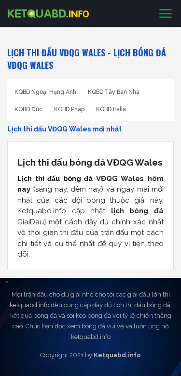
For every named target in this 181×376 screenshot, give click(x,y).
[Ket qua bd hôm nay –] (48, 13)
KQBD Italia (111, 109)
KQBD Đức (28, 109)
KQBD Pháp (69, 109)
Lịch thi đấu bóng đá (55, 178)
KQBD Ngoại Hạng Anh (45, 92)
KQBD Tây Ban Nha (113, 92)
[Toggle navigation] (165, 14)
